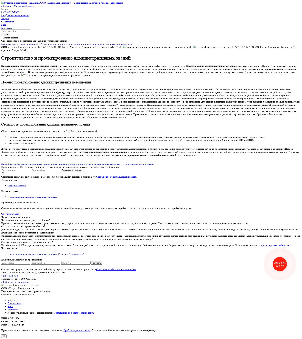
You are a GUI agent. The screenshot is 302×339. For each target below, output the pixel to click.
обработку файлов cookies (76, 330)
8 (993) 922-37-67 (10, 12)
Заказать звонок (9, 37)
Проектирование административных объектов (33, 196)
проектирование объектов (275, 245)
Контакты (13, 309)
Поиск (5, 34)
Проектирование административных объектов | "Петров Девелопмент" (46, 253)
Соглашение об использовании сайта (116, 176)
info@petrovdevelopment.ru (15, 15)
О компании (14, 303)
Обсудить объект (17, 185)
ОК (4, 336)
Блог (10, 306)
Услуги (11, 300)
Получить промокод (71, 170)
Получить (96, 263)
